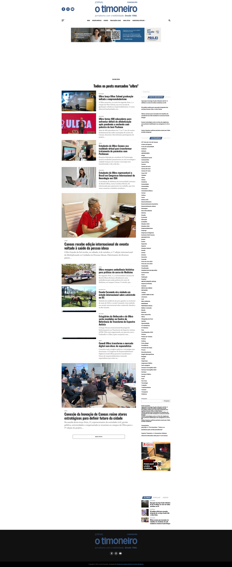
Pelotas (143, 334)
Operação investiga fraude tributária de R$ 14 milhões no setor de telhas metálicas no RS (154, 407)
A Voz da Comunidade (147, 146)
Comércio (144, 182)
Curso (143, 197)
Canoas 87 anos (146, 171)
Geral (143, 275)
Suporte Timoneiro (146, 433)
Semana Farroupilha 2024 (148, 370)
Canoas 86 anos (146, 169)
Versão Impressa (96, 20)
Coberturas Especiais (138, 20)
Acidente (144, 149)
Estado (143, 250)
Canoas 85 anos (146, 166)
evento (143, 252)
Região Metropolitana (147, 354)
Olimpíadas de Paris (147, 319)
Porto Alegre (145, 343)
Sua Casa (144, 381)
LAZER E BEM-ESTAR (147, 294)
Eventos (143, 255)
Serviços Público (146, 374)
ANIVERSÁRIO (145, 153)
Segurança (144, 361)
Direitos (143, 213)
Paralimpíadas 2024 (147, 332)
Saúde (143, 359)
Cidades (143, 175)
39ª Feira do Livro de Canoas (149, 142)
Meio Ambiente (145, 301)
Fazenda (143, 259)
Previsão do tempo (146, 348)
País (142, 330)
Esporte (143, 246)
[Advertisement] (116, 63)
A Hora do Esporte (146, 144)
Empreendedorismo (147, 228)
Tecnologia (144, 383)
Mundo (143, 310)
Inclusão (143, 286)
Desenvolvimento (146, 202)
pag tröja (144, 427)
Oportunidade (145, 323)
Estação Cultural (146, 248)
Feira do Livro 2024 (146, 263)
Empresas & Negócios (147, 233)
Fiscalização (145, 268)
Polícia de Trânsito (146, 336)
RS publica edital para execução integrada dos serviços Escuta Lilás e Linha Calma (154, 410)
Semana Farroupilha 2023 (148, 367)
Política (143, 341)
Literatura (144, 297)
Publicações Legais (115, 20)
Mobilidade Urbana (146, 305)
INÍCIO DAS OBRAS (146, 288)
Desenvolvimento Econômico (149, 204)
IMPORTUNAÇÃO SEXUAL (148, 281)
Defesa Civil (144, 199)
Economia (144, 217)
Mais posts (98, 436)
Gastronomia (145, 272)
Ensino (143, 239)
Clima (143, 177)
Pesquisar (144, 398)
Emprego (144, 230)
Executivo (144, 257)
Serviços (143, 372)
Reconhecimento (146, 352)
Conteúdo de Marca (147, 191)
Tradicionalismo (146, 387)
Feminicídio (144, 266)
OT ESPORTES (145, 325)
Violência (144, 394)
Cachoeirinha (145, 160)
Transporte (144, 392)
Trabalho (144, 385)
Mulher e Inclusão (146, 308)
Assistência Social (146, 157)
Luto (142, 299)
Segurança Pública (146, 363)
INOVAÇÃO (144, 290)
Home (88, 20)
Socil (142, 378)
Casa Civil (144, 173)
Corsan (143, 193)
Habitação (144, 277)
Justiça (143, 292)
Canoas (143, 164)
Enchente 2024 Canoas (148, 235)
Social (143, 376)
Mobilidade (144, 303)
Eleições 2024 (145, 224)
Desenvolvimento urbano (148, 206)
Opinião (143, 321)
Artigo (143, 155)
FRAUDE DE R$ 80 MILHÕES (149, 270)
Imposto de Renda (146, 283)
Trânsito (143, 390)
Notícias (143, 312)
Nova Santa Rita (146, 314)
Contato (106, 20)
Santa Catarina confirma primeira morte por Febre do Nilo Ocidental (155, 420)
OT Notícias (144, 328)
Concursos (144, 188)
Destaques (144, 208)
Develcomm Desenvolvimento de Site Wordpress (130, 564)
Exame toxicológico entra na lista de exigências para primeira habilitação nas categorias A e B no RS (155, 124)
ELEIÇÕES (144, 222)
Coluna (143, 180)
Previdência (144, 345)
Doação (143, 215)
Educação (144, 219)
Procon (143, 350)
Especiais (144, 244)
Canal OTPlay (126, 20)
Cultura (143, 195)
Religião (143, 356)
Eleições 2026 (145, 226)
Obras (143, 317)
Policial (143, 339)
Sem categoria (145, 365)
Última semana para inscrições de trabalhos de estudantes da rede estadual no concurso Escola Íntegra (155, 115)
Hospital (143, 279)
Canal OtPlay (145, 162)
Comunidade (145, 184)
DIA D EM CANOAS (146, 211)
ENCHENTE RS (145, 237)
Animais (143, 151)
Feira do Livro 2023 (146, 261)
